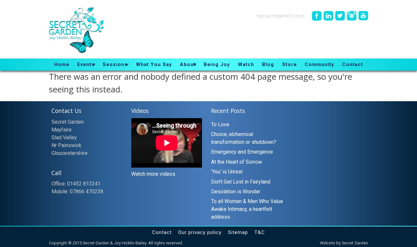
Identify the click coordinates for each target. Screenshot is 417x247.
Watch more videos (153, 174)
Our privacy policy (200, 232)
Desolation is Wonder (235, 191)
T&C (259, 232)
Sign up (263, 15)
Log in (299, 15)
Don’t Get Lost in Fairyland (240, 182)
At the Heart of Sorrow (236, 162)
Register (282, 15)
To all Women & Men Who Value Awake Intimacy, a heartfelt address (247, 209)
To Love (220, 124)
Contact (162, 232)
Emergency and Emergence (242, 152)
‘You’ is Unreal (226, 172)
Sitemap (238, 232)
